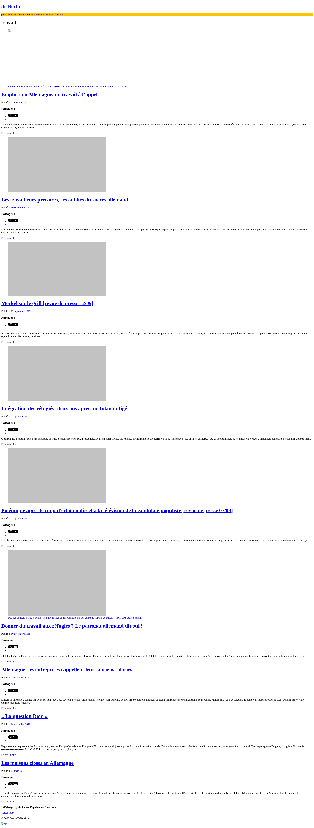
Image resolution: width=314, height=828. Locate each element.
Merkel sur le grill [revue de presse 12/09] (47, 303)
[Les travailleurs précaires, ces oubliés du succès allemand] (57, 191)
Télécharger (7, 812)
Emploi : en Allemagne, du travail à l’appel (49, 94)
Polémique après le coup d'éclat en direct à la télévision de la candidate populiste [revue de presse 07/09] (117, 510)
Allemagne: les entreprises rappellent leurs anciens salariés (66, 669)
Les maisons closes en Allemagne (37, 763)
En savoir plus (8, 133)
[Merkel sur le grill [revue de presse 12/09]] (57, 295)
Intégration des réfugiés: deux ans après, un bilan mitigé (64, 408)
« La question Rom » (24, 716)
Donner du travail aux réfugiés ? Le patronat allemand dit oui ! (72, 626)
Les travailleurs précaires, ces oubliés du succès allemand (64, 200)
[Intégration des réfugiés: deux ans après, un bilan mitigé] (57, 400)
